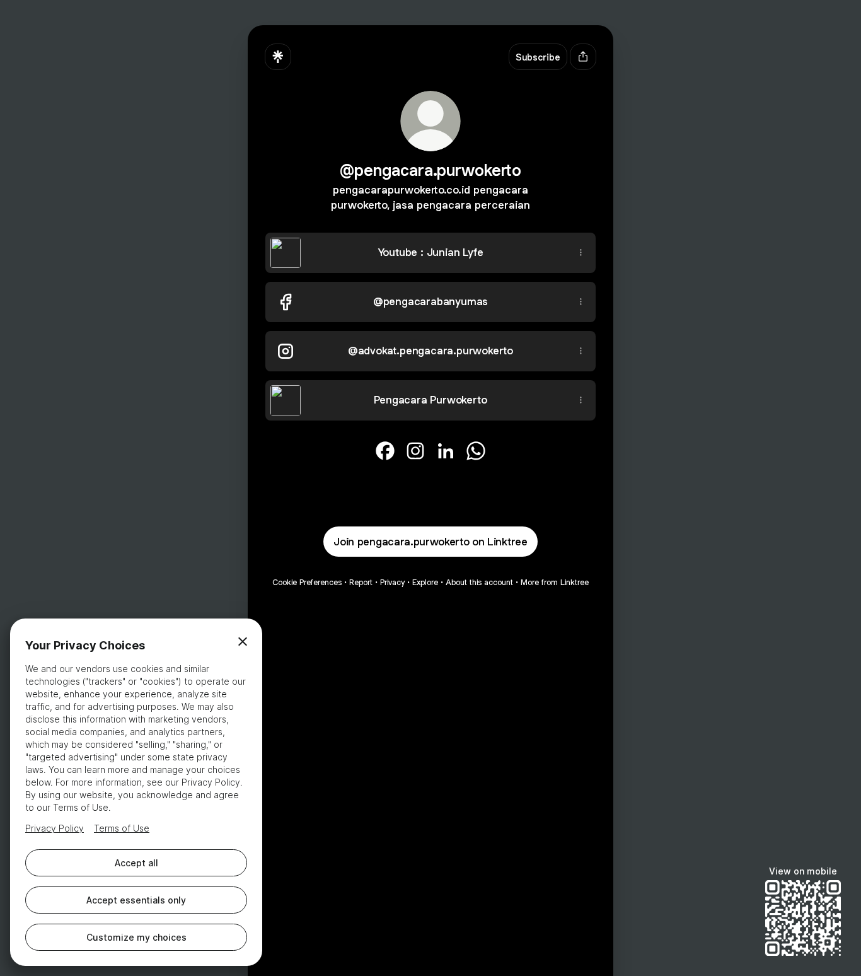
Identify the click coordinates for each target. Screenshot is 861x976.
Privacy (392, 582)
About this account (479, 582)
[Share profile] (583, 56)
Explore (425, 582)
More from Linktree (555, 582)
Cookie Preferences (307, 582)
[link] (385, 451)
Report (361, 582)
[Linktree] (278, 56)
